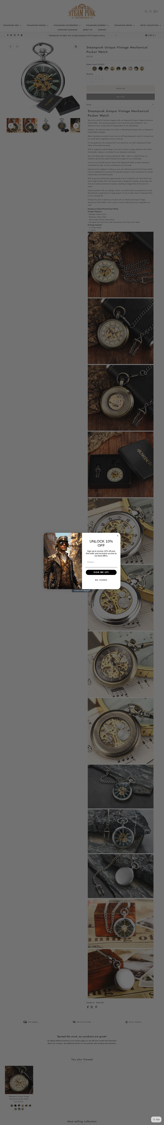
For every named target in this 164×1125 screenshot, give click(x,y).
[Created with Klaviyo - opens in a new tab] (82, 590)
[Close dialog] (117, 535)
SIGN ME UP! (101, 572)
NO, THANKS (101, 580)
